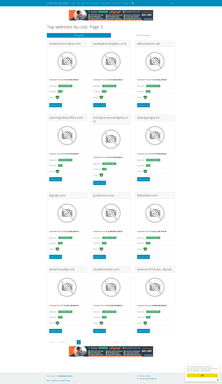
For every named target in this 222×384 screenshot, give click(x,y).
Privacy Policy (144, 376)
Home (73, 3)
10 (110, 342)
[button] (133, 3)
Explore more (55, 105)
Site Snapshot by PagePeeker (59, 380)
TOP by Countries (143, 35)
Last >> (126, 342)
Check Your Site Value (57, 3)
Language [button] (125, 3)
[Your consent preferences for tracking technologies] (218, 380)
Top (78, 3)
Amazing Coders (66, 376)
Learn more (205, 370)
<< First (51, 342)
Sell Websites (95, 3)
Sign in (172, 3)
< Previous (62, 342)
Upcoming (84, 3)
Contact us (116, 3)
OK (202, 375)
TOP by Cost (79, 35)
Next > (116, 342)
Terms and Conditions (148, 378)
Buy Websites (106, 3)
